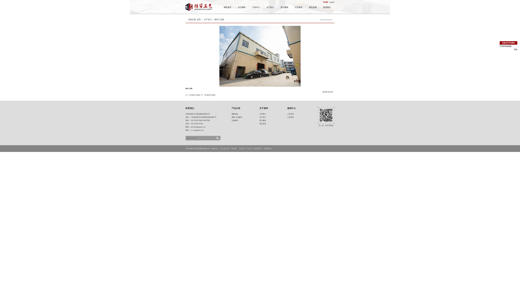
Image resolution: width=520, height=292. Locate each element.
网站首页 (227, 7)
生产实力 (270, 7)
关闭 (515, 49)
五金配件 (235, 120)
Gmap (249, 149)
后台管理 (257, 149)
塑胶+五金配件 (237, 117)
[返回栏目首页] (327, 92)
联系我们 (327, 7)
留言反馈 (313, 7)
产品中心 (256, 7)
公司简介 (262, 114)
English (331, 2)
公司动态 (290, 114)
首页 (199, 20)
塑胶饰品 (235, 114)
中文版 (325, 2)
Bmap (242, 149)
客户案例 (284, 7)
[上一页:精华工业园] (193, 95)
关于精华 (242, 7)
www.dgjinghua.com (197, 130)
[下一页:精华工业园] (208, 95)
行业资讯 (298, 7)
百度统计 (267, 149)
